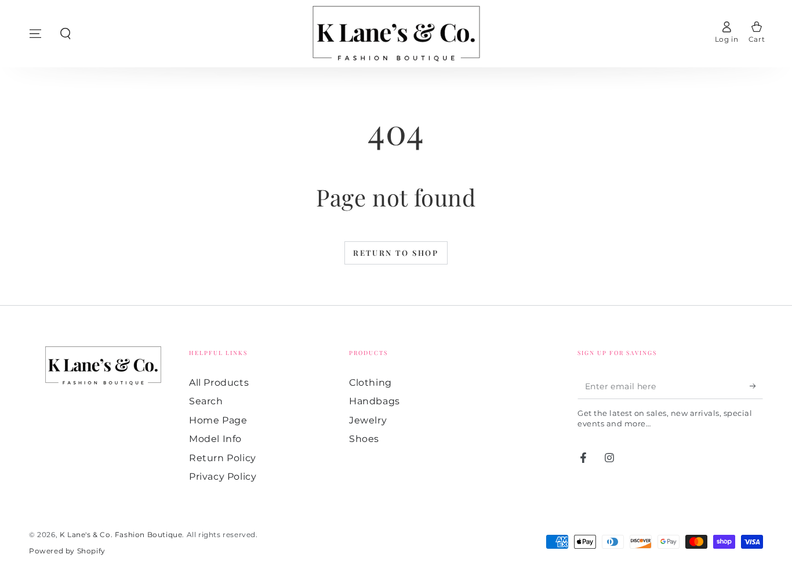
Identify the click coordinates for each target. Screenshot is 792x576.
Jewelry (368, 420)
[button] (65, 33)
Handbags (374, 401)
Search (206, 401)
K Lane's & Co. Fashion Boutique (121, 534)
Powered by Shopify (67, 550)
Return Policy (222, 457)
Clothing (370, 382)
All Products (219, 382)
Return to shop (395, 253)
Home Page (218, 420)
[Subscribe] (756, 386)
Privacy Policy (222, 476)
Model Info (215, 438)
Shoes (364, 438)
